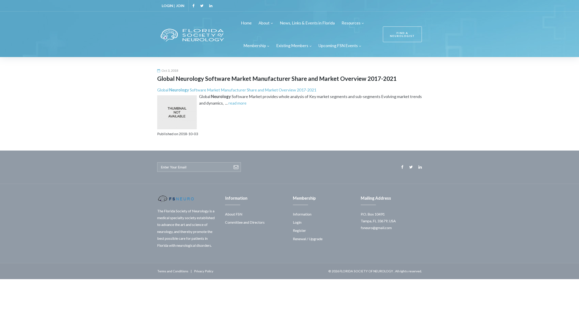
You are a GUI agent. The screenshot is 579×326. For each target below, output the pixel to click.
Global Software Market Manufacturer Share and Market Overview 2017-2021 (236, 89)
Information (302, 214)
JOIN (180, 5)
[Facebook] (193, 5)
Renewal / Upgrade (308, 239)
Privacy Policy (203, 271)
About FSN (233, 214)
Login (297, 222)
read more (237, 103)
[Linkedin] (210, 5)
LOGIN (167, 5)
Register (299, 230)
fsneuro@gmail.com (376, 227)
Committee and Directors (245, 222)
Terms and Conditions (172, 271)
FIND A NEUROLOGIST (402, 34)
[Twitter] (202, 5)
